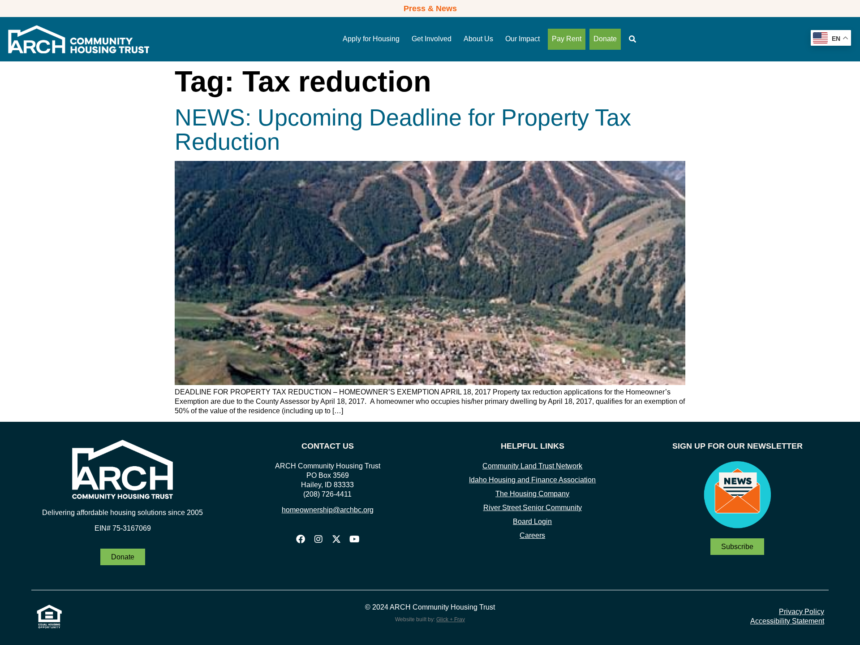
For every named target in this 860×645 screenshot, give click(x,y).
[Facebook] (301, 539)
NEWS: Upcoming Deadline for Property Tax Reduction (403, 129)
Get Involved (432, 39)
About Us (478, 39)
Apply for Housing (371, 39)
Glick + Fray (450, 619)
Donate (605, 39)
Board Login (532, 521)
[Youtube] (354, 539)
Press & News (430, 8)
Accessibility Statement (787, 621)
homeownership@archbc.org (328, 510)
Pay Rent (566, 39)
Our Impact (522, 39)
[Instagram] (318, 539)
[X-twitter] (336, 539)
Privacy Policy (801, 611)
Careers (532, 535)
